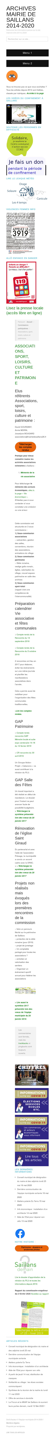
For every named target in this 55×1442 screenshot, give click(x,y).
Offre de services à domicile (21, 1398)
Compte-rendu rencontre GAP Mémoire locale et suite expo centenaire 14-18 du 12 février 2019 (25, 739)
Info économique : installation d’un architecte (28, 1366)
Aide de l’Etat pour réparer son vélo (24, 1370)
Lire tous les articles (15, 1432)
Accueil (29, 322)
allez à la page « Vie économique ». (24, 493)
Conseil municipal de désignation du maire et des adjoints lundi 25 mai (31, 1181)
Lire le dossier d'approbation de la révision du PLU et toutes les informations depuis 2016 (30, 1280)
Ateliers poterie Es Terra (28, 1201)
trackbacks (23, 1043)
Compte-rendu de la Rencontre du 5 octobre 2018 (25, 651)
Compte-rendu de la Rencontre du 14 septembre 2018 (24, 637)
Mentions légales (12, 1423)
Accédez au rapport (40, 1293)
